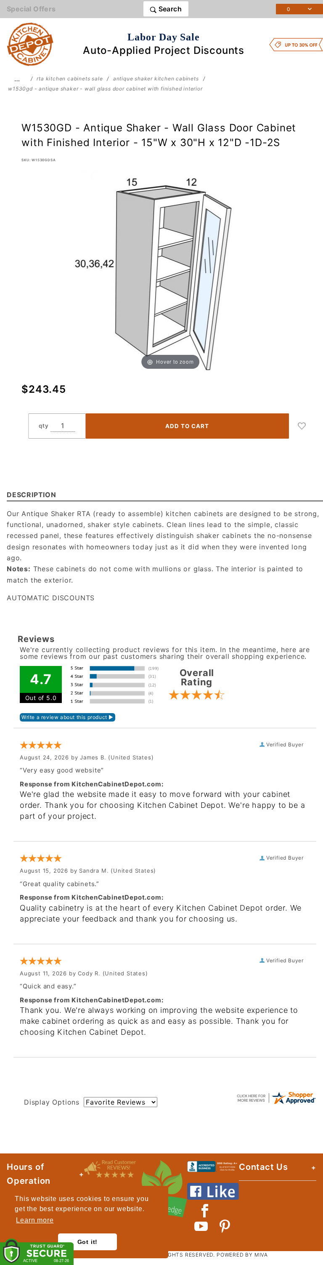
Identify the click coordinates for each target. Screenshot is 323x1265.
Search (169, 9)
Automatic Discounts (51, 598)
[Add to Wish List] (302, 426)
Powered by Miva (242, 1255)
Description (31, 494)
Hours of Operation (28, 1174)
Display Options (51, 1102)
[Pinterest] (225, 1226)
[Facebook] (205, 1210)
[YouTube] (201, 1226)
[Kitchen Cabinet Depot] (30, 44)
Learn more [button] (34, 1220)
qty (43, 425)
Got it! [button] (87, 1241)
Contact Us (263, 1167)
